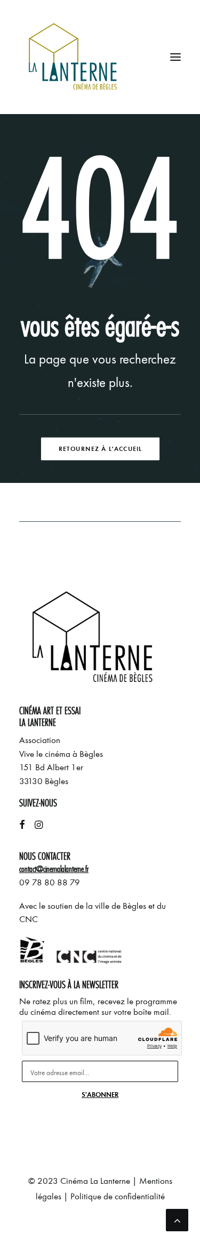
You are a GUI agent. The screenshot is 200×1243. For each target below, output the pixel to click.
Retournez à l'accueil (99, 448)
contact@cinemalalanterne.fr (54, 869)
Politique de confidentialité (117, 1196)
